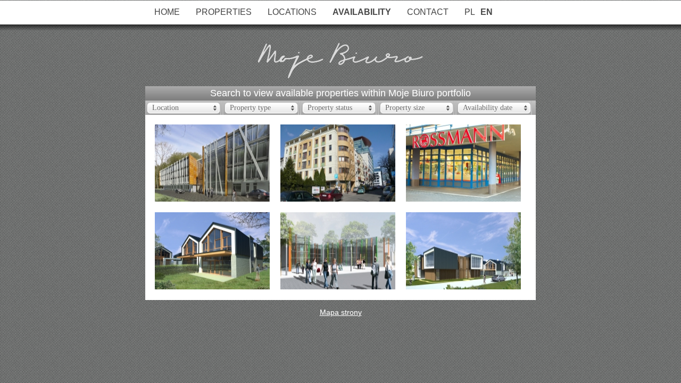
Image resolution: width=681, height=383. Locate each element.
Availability (362, 11)
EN (486, 11)
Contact (428, 11)
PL (469, 11)
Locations (292, 11)
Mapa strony (341, 312)
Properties (224, 11)
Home (167, 11)
